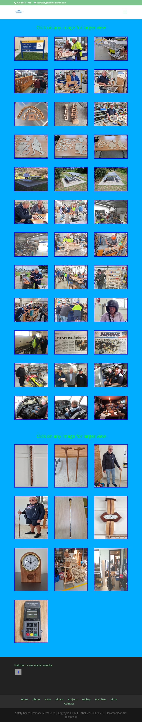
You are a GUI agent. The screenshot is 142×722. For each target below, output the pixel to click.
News (48, 699)
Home (24, 699)
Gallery (86, 699)
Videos (60, 699)
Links (114, 699)
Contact (69, 703)
